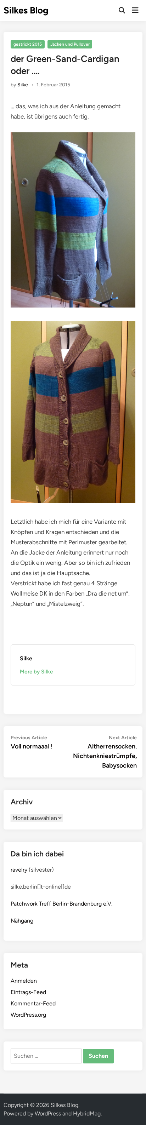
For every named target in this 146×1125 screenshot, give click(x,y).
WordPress (48, 1113)
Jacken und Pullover (70, 44)
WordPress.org (28, 1014)
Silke (22, 85)
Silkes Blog (26, 10)
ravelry (19, 869)
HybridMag (87, 1113)
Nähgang (22, 920)
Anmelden (24, 980)
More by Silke (36, 671)
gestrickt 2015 (27, 44)
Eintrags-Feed (28, 992)
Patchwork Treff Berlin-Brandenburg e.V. (61, 903)
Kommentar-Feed (33, 1003)
